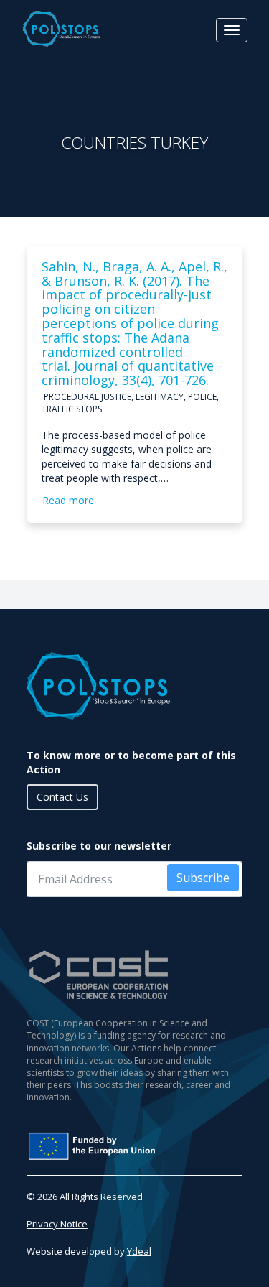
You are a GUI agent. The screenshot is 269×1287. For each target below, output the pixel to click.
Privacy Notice (57, 1223)
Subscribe (203, 878)
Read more (68, 500)
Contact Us (62, 797)
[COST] (134, 974)
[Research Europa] (134, 1146)
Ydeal (139, 1251)
